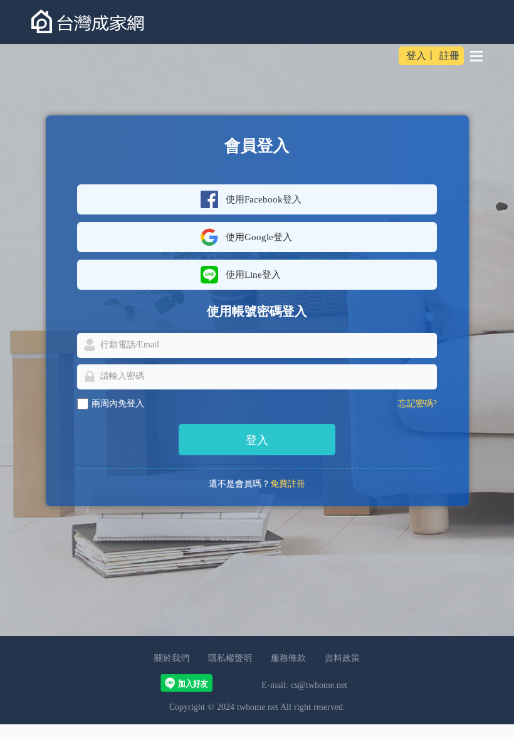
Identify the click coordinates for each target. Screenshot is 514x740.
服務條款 (288, 658)
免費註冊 (287, 484)
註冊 (449, 55)
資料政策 (342, 658)
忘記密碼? (417, 403)
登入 (416, 55)
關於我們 (171, 658)
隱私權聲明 (230, 658)
